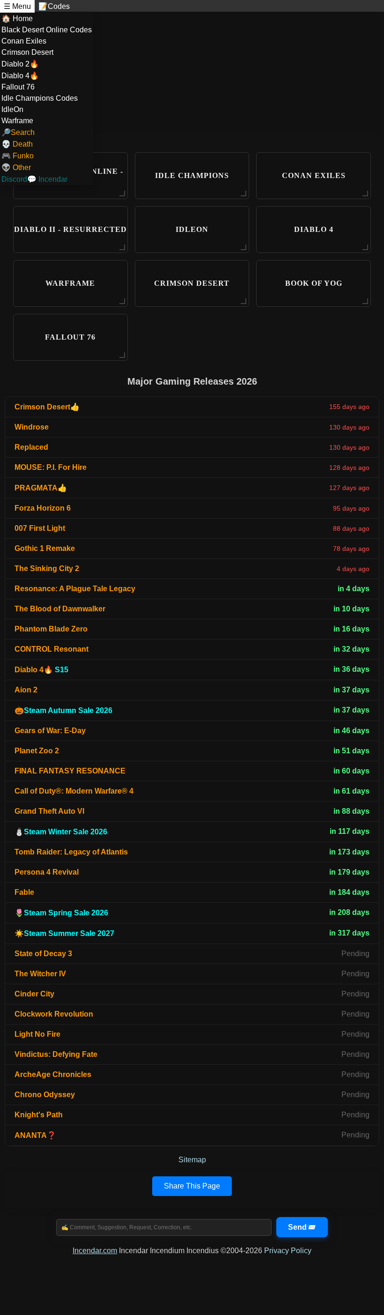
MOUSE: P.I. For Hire (51, 467)
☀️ (64, 933)
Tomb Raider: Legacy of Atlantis (71, 852)
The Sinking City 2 (47, 568)
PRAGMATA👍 (41, 488)
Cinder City (34, 994)
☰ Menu (17, 6)
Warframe (17, 121)
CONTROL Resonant (52, 649)
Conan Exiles (23, 41)
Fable (24, 892)
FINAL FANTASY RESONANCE (70, 771)
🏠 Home (17, 18)
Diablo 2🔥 (20, 64)
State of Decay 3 (43, 954)
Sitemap (192, 1160)
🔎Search (18, 132)
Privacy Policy (287, 1251)
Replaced (31, 447)
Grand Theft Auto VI (49, 811)
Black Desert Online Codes (46, 30)
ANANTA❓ (35, 1135)
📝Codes (54, 6)
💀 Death (17, 144)
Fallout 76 (18, 87)
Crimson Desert (27, 52)
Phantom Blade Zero (51, 629)
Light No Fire (37, 1034)
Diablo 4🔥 (20, 76)
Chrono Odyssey (45, 1095)
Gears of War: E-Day (50, 731)
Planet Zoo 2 (37, 751)
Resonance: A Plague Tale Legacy (75, 589)
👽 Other (16, 167)
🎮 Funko (17, 156)
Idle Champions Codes (39, 98)
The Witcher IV (40, 974)
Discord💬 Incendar (34, 179)
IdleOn (12, 109)
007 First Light (40, 528)
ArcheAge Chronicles (53, 1074)
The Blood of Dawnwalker (60, 609)
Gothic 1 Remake (45, 548)
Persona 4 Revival (47, 872)
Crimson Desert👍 (47, 407)
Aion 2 (26, 690)
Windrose (32, 427)
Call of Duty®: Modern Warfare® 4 (74, 791)
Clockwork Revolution (54, 1014)
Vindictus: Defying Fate (56, 1054)
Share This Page (192, 1186)
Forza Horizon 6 (43, 508)
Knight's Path (39, 1115)
